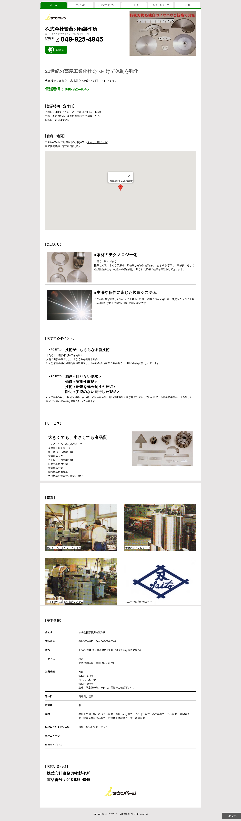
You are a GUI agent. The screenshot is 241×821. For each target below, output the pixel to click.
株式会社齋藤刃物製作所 (71, 29)
